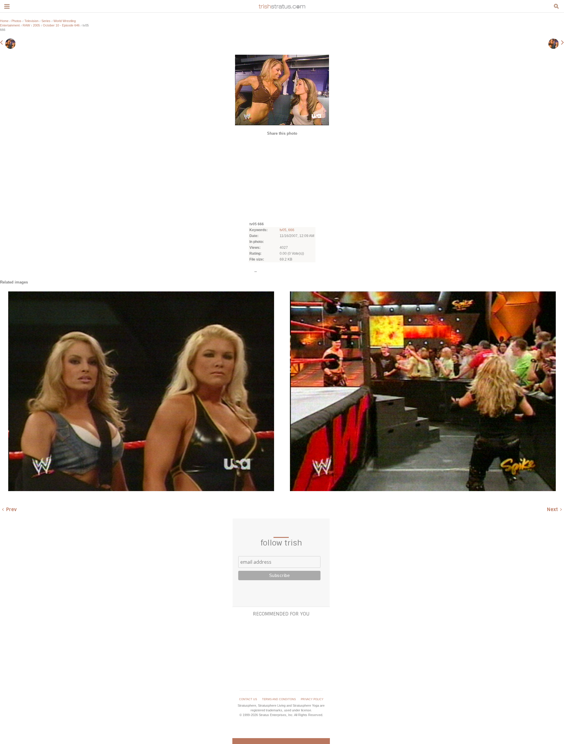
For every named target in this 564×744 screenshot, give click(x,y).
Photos (16, 21)
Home (4, 21)
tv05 (283, 230)
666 (291, 230)
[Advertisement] (282, 178)
